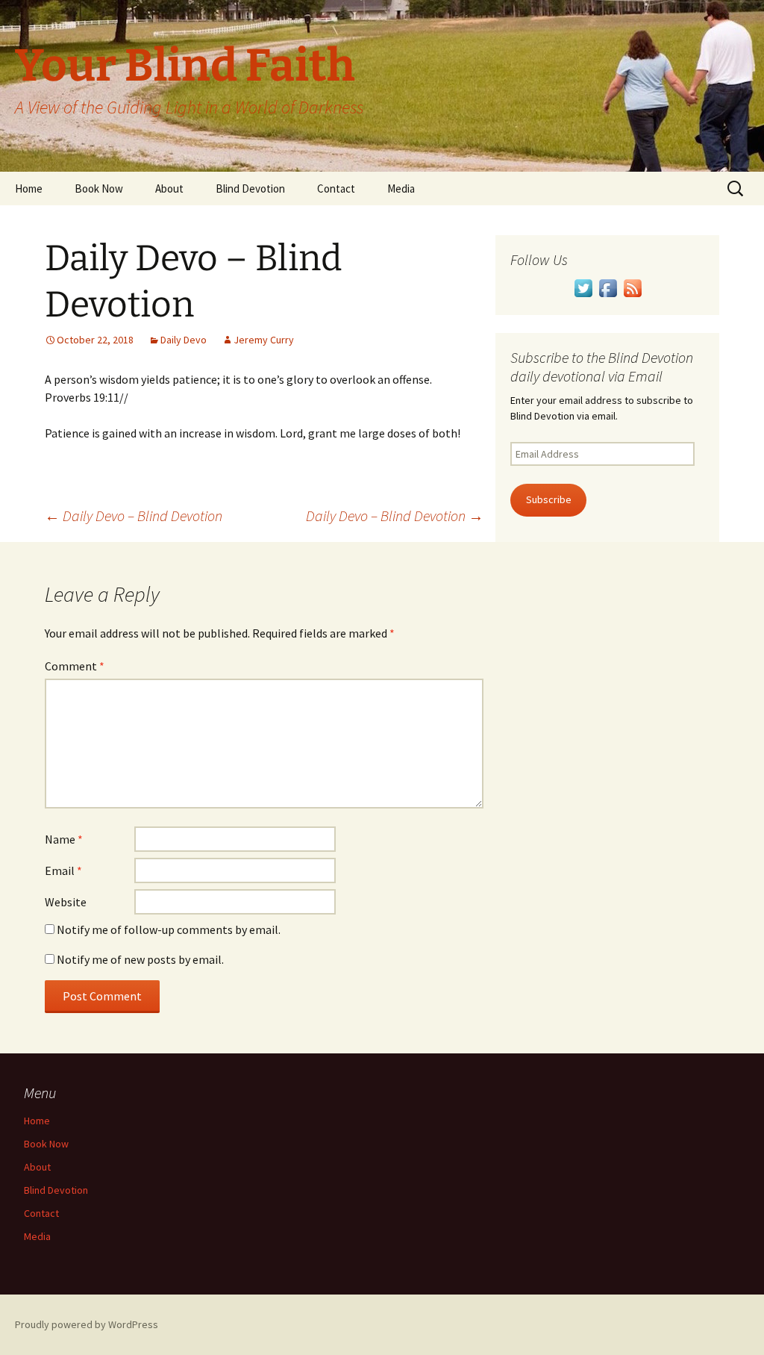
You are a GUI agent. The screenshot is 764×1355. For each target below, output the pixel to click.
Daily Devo (183, 339)
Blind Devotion (250, 188)
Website (66, 901)
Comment (74, 665)
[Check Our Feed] (632, 286)
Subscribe (549, 499)
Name (64, 839)
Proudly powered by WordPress (86, 1324)
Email (63, 870)
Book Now (99, 188)
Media (401, 188)
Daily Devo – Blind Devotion (133, 515)
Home (29, 188)
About (169, 188)
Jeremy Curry (264, 339)
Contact (336, 188)
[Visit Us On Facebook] (607, 286)
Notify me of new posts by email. (140, 959)
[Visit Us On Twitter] (583, 286)
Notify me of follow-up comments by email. (169, 929)
